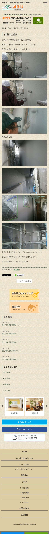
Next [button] (47, 406)
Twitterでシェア (25, 422)
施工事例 (15, 28)
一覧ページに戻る (24, 281)
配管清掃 (6, 378)
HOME (4, 28)
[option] (14, 406)
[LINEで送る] (19, 275)
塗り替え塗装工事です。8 (11, 332)
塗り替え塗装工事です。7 (11, 341)
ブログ (9, 28)
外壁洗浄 (6, 384)
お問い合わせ (24, 508)
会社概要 (24, 515)
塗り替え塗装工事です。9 (11, 324)
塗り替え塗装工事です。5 (11, 358)
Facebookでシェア (25, 429)
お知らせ (6, 391)
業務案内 (24, 475)
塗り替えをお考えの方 (24, 458)
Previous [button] (2, 406)
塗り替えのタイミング (25, 469)
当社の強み (25, 464)
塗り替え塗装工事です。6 (11, 350)
